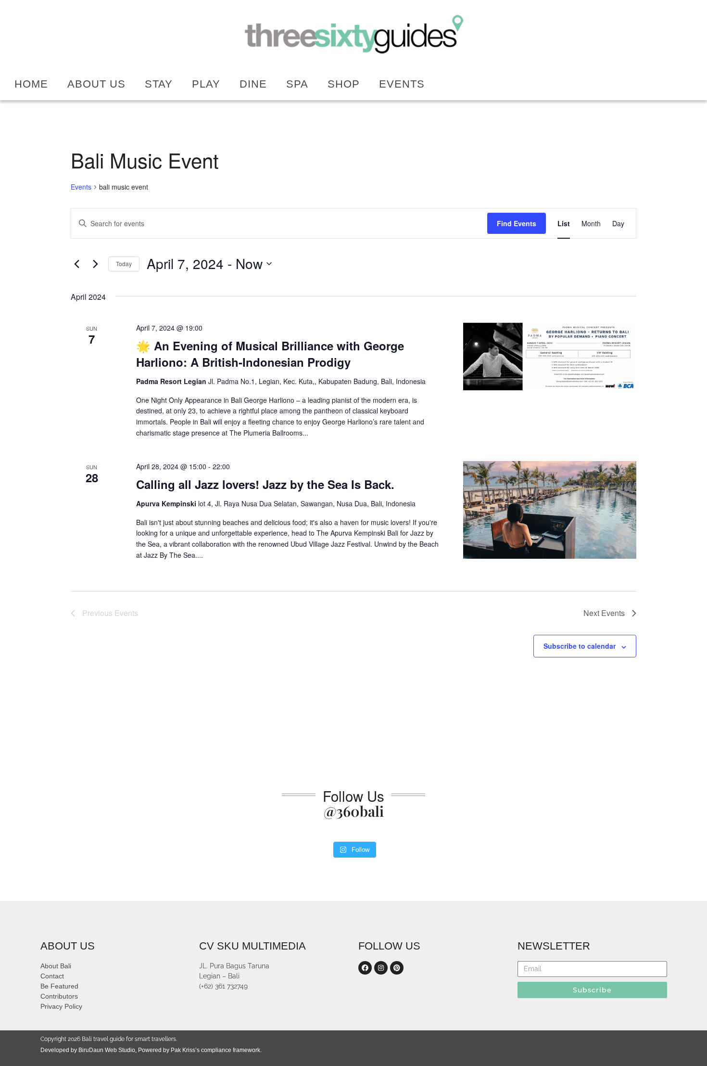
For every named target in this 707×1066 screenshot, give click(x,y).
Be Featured (59, 986)
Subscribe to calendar (579, 646)
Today (124, 263)
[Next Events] (95, 264)
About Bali (55, 966)
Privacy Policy (61, 1006)
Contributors (59, 996)
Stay (159, 84)
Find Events (516, 223)
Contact (52, 976)
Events (402, 84)
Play (206, 84)
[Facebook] (365, 968)
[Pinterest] (397, 968)
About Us (96, 84)
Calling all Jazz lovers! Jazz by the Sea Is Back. (265, 484)
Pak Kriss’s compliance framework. (216, 1050)
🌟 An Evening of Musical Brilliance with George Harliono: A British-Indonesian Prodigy (270, 353)
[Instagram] (381, 968)
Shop (344, 84)
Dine (253, 84)
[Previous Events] (76, 264)
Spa (297, 84)
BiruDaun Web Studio (106, 1050)
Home (31, 84)
